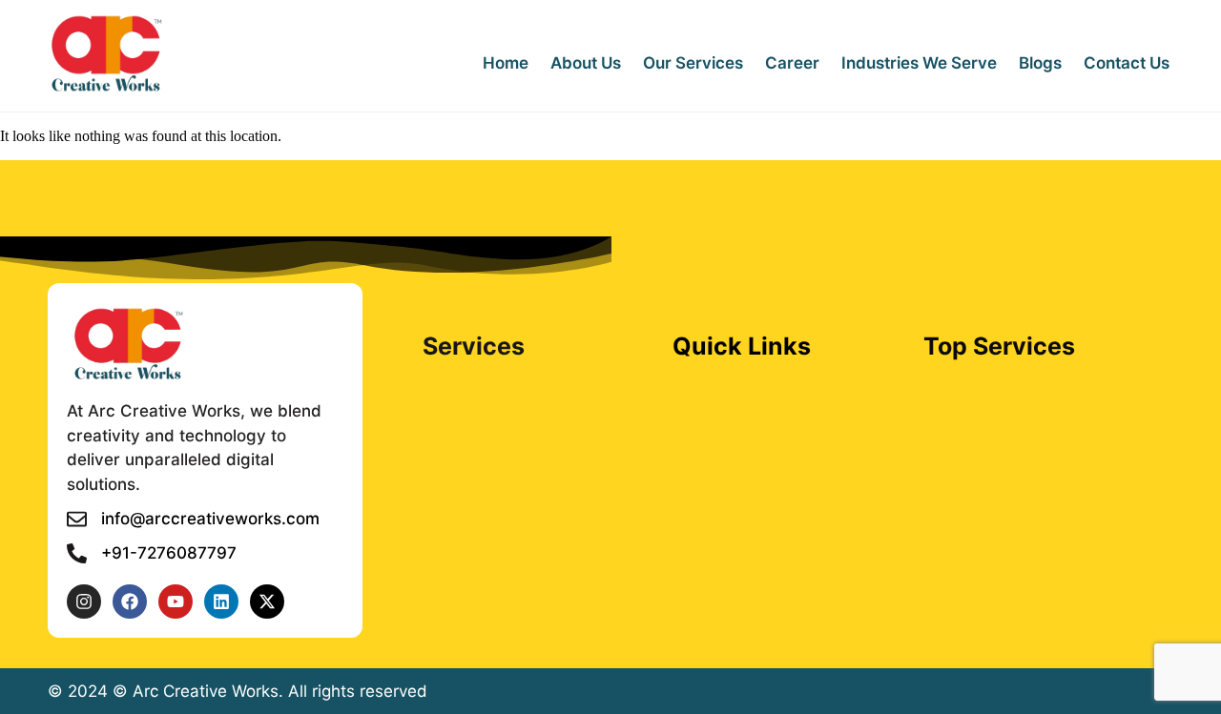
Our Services (693, 62)
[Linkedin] (221, 601)
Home (505, 62)
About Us (585, 62)
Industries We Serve (919, 62)
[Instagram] (84, 601)
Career (792, 62)
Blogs (1040, 62)
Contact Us (1126, 62)
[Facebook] (130, 601)
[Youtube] (175, 601)
